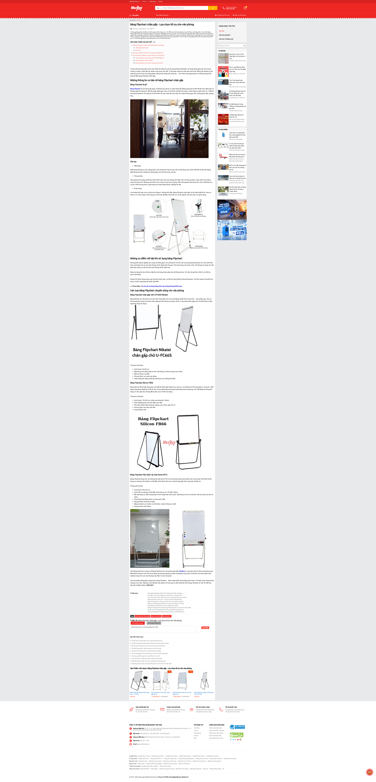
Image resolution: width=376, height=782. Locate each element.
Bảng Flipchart (144, 768)
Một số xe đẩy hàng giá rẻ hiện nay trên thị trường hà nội (237, 167)
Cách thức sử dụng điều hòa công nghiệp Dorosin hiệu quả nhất (237, 135)
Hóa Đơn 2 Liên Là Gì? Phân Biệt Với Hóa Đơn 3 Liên (237, 56)
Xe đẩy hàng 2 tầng (171, 756)
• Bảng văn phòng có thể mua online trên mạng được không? (165, 601)
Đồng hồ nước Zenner (199, 761)
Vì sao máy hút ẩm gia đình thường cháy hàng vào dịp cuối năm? (236, 146)
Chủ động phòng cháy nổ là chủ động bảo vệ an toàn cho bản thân (151, 663)
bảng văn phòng (156, 616)
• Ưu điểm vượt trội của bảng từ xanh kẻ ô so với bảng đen (164, 595)
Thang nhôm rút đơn (215, 758)
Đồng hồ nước (143, 761)
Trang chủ (132, 20)
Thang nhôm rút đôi (201, 758)
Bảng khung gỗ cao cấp (167, 768)
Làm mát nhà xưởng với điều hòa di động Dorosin (237, 177)
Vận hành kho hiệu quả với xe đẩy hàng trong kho (146, 651)
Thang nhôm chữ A (156, 758)
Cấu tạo (138, 50)
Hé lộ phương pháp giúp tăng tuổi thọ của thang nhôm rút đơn (150, 643)
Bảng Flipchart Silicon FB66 (144, 60)
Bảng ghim (154, 768)
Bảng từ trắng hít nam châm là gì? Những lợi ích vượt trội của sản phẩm (157, 36)
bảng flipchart (166, 616)
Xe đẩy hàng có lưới (212, 756)
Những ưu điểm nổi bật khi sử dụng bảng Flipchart (148, 53)
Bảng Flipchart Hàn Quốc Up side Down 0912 (149, 63)
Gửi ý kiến (205, 627)
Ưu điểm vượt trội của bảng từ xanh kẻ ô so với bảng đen (184, 32)
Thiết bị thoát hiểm (165, 766)
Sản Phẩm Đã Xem (162, 15)
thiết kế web (149, 777)
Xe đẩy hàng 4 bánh (199, 756)
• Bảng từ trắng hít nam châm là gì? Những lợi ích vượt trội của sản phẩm (169, 607)
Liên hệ (160, 1)
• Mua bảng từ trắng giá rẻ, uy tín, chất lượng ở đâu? (162, 605)
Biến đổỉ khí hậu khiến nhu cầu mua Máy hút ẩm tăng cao (148, 661)
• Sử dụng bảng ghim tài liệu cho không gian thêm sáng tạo (165, 593)
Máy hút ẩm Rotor (184, 763)
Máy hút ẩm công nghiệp (154, 763)
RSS (195, 738)
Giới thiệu (197, 728)
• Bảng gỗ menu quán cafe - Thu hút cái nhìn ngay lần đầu (164, 599)
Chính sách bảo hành (215, 728)
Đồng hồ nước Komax (169, 761)
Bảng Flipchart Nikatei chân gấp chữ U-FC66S (204, 693)
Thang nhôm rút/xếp (230, 758)
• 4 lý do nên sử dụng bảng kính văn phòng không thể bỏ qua (165, 609)
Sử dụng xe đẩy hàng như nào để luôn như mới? (145, 656)
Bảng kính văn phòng (182, 768)
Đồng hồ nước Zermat (214, 761)
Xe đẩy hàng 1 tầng (144, 756)
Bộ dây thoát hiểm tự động (150, 766)
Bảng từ (205, 768)
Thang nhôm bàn (143, 758)
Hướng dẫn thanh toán (216, 738)
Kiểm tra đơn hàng (240, 15)
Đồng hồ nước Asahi (155, 761)
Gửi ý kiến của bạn (137, 623)
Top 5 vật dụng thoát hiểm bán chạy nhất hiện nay (237, 82)
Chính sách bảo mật (215, 735)
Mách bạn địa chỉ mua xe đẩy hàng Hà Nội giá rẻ (237, 156)
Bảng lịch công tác (196, 768)
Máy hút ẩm (141, 763)
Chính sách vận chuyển (216, 733)
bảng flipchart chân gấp (142, 616)
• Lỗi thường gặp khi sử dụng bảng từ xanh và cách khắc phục (165, 611)
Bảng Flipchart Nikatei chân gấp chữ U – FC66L (139, 693)
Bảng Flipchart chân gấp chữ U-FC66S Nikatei (150, 58)
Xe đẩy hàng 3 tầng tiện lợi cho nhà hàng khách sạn (147, 640)
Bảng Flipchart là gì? (142, 48)
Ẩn (154, 42)
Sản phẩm (135, 15)
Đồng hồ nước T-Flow (184, 761)
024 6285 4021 (144, 733)
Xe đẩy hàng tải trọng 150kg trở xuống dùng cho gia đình (237, 106)
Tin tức (139, 20)
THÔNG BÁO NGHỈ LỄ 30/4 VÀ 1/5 (236, 116)
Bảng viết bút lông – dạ (217, 768)
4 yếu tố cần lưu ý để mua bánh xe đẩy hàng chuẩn (146, 658)
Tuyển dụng (152, 1)
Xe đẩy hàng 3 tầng (185, 756)
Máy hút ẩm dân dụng (170, 763)
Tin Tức (144, 1)
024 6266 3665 (164, 733)
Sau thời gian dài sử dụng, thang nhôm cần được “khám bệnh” (237, 189)
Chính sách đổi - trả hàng (216, 730)
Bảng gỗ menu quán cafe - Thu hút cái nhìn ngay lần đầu (178, 33)
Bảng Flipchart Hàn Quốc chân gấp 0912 (182, 693)
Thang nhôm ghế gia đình (186, 758)
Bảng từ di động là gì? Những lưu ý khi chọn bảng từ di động (168, 35)
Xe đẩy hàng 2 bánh (157, 756)
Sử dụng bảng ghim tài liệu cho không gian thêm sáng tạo (148, 32)
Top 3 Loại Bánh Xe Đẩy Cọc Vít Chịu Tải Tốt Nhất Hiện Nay (237, 69)
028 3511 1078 (144, 740)
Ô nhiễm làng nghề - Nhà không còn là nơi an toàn (146, 648)
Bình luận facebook (154, 623)
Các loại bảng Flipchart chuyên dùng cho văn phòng (148, 55)
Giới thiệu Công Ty (134, 1)
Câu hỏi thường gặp (226, 39)
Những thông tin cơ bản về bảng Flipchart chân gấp (148, 45)
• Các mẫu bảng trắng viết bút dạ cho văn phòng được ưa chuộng (166, 597)
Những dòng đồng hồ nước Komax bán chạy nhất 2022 (148, 646)
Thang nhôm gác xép (170, 758)
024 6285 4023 (154, 733)
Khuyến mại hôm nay (223, 15)
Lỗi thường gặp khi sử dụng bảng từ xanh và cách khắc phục (152, 38)
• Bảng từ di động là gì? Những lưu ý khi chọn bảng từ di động (165, 603)
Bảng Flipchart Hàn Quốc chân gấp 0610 (160, 693)
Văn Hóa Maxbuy (225, 35)
